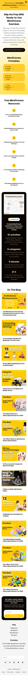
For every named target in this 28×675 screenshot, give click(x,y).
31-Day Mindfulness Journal (14, 648)
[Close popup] (26, 2)
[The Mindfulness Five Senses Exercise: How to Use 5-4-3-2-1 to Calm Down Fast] (14, 305)
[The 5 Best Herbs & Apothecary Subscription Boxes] (14, 432)
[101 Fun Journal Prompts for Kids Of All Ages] (14, 457)
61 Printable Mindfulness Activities (14, 643)
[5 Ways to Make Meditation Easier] (14, 482)
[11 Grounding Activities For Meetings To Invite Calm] (14, 331)
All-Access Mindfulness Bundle (14, 646)
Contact (24, 672)
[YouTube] (23, 662)
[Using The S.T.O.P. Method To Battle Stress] (14, 381)
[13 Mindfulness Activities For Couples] (14, 507)
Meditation (14, 630)
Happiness (14, 628)
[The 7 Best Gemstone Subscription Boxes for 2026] (14, 582)
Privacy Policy (10, 672)
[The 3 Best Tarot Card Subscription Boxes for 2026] (14, 557)
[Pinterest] (10, 662)
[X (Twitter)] (14, 662)
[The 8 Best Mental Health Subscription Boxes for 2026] (14, 532)
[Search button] (24, 657)
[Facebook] (5, 662)
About (3, 672)
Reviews (14, 635)
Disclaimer (17, 672)
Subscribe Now (14, 615)
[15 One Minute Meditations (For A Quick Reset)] (14, 356)
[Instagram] (18, 662)
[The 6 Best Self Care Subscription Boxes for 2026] (14, 407)
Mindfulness (14, 633)
